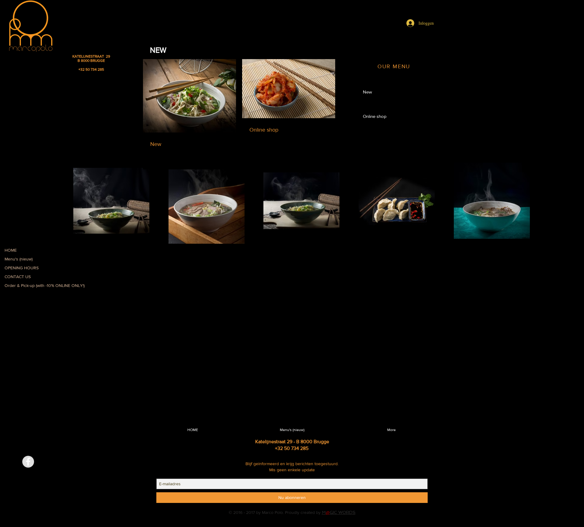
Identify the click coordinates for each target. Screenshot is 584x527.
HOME (11, 250)
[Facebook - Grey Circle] (28, 462)
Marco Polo (272, 512)
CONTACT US (18, 276)
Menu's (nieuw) (19, 258)
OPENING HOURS (22, 267)
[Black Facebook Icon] (150, 433)
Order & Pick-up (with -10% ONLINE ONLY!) (45, 285)
